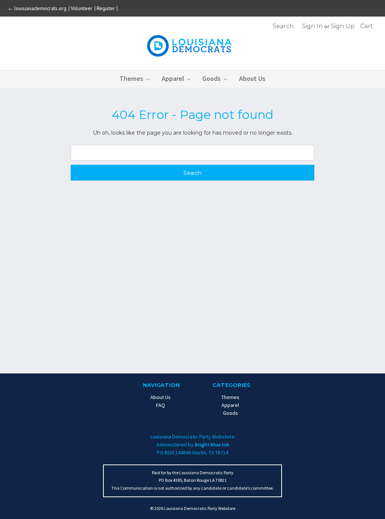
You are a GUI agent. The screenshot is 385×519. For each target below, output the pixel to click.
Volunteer (82, 8)
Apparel (174, 78)
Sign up (343, 26)
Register (106, 8)
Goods (212, 78)
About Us (252, 78)
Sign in (312, 26)
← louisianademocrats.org (38, 8)
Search (283, 26)
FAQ (160, 405)
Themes (132, 78)
